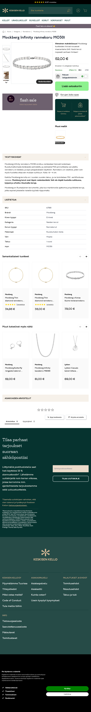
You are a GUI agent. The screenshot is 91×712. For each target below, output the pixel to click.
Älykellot (34, 21)
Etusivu (3, 32)
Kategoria (17, 32)
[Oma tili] (78, 10)
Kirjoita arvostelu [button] (77, 417)
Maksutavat (8, 632)
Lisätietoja (10, 200)
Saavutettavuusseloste (14, 626)
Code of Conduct (11, 600)
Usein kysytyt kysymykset (45, 600)
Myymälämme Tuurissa (14, 583)
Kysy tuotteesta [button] (55, 417)
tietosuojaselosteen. (18, 505)
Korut (45, 21)
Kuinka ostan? (38, 594)
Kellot (6, 21)
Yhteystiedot (9, 589)
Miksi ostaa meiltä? (12, 594)
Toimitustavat (9, 638)
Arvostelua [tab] (10, 421)
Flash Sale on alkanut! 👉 (45, 26)
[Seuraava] (6, 82)
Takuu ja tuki (70, 594)
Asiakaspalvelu (39, 583)
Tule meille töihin (12, 606)
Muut (68, 21)
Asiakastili (36, 589)
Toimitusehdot (71, 583)
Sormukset (57, 21)
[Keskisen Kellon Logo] (13, 10)
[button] (86, 256)
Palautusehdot (71, 589)
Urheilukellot (19, 21)
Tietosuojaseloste (12, 621)
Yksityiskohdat (13, 157)
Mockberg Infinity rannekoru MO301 (44, 32)
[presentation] (56, 74)
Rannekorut (26, 32)
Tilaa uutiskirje (71, 479)
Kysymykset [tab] (27, 421)
